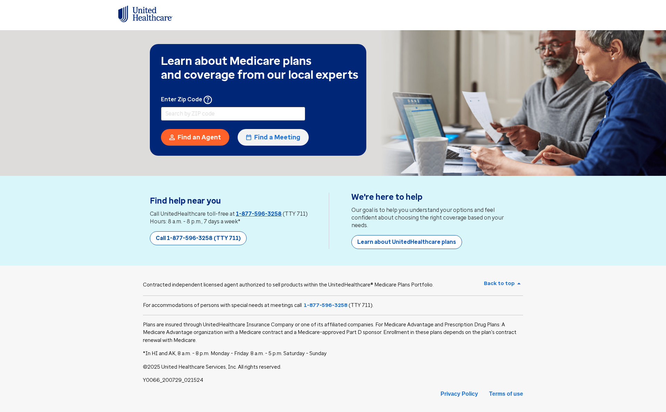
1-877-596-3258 (259, 214)
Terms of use (506, 394)
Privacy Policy (459, 394)
